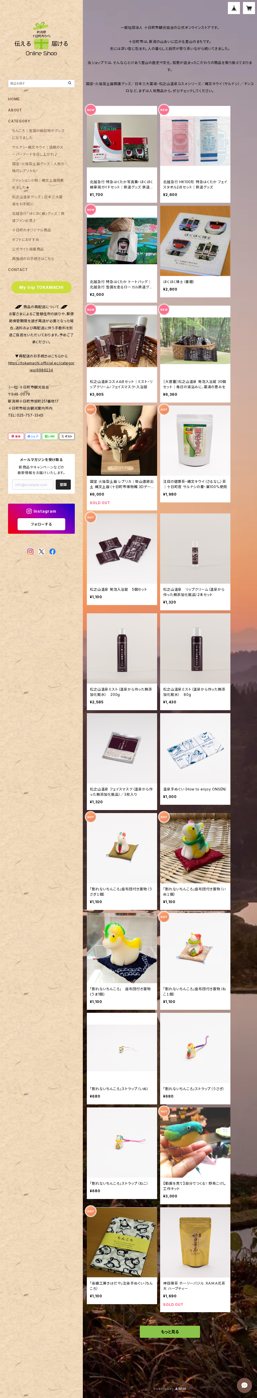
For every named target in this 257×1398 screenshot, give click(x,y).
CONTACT (18, 270)
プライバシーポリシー (104, 1371)
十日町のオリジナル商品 (31, 230)
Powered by (164, 1389)
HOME (14, 99)
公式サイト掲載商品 (28, 249)
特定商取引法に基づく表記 (146, 1371)
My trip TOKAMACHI (41, 287)
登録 (63, 484)
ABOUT (15, 110)
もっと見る (170, 1331)
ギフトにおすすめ (25, 239)
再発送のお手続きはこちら (33, 258)
